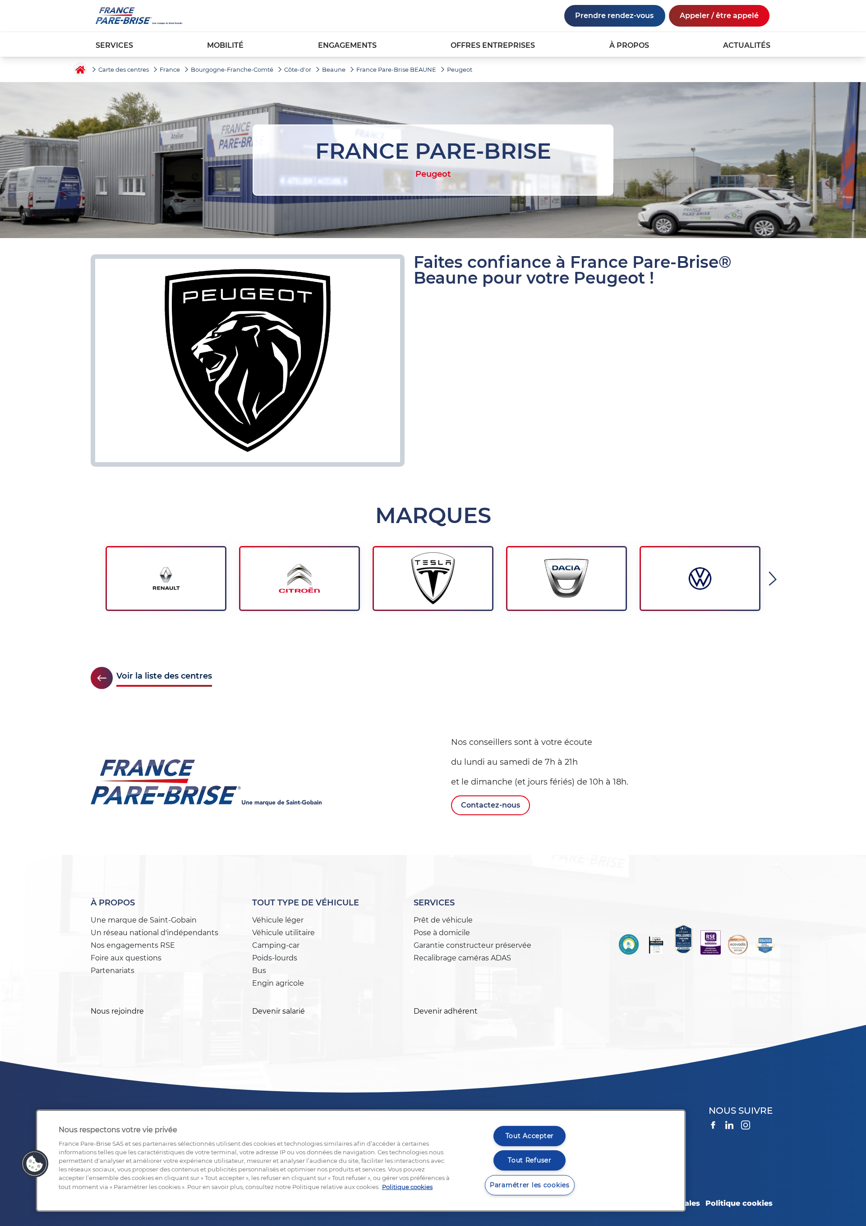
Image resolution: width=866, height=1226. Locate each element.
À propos (113, 903)
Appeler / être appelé (719, 15)
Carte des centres (123, 69)
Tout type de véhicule (305, 903)
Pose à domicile (442, 932)
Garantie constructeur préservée (472, 945)
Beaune (333, 69)
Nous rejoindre (117, 1011)
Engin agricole (278, 983)
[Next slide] (774, 578)
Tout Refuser (530, 1160)
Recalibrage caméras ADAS (462, 958)
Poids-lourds (274, 958)
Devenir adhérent (446, 1011)
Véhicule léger (278, 920)
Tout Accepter (530, 1136)
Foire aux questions (126, 958)
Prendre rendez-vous (614, 15)
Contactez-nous (490, 805)
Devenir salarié (278, 1011)
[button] (34, 1163)
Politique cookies (739, 1203)
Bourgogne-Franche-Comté (232, 69)
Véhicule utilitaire (283, 932)
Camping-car (275, 945)
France (170, 69)
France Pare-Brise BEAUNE (396, 69)
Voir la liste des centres (164, 676)
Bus (259, 970)
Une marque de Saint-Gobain (144, 920)
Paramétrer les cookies (530, 1185)
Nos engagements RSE (133, 945)
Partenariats (112, 970)
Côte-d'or (297, 69)
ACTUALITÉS (746, 45)
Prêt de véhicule (443, 920)
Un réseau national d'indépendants (154, 932)
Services (434, 903)
